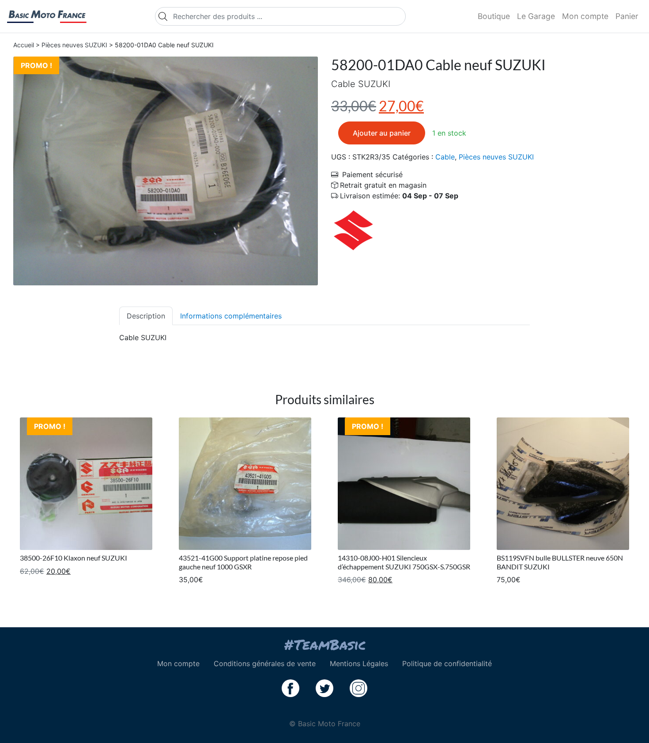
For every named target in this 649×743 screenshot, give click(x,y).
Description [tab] (146, 315)
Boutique (494, 16)
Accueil (23, 45)
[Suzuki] (353, 229)
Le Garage (536, 16)
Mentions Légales (359, 663)
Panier (626, 16)
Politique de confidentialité (447, 663)
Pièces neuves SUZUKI (74, 45)
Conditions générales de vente (265, 663)
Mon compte (585, 16)
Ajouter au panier (382, 133)
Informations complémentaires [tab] (231, 315)
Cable (445, 156)
